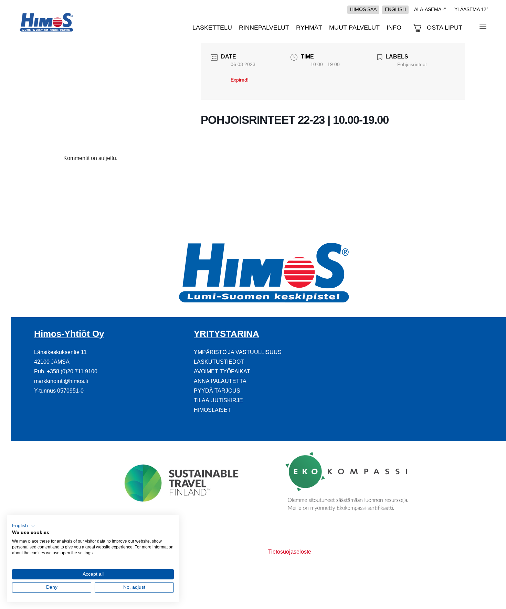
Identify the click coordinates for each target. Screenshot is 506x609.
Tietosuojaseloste (289, 552)
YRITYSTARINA (226, 334)
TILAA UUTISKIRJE (218, 400)
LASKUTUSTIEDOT (219, 362)
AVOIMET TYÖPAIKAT (222, 371)
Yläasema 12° (471, 9)
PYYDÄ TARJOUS (217, 391)
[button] (23, 526)
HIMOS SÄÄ (363, 9)
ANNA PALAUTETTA (220, 381)
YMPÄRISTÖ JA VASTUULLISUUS (238, 352)
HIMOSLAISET (212, 410)
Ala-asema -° (430, 9)
